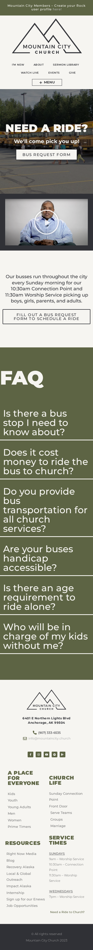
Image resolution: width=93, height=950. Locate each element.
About (39, 64)
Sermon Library (66, 64)
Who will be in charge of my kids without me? (45, 636)
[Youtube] (46, 754)
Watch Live (30, 72)
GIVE (72, 72)
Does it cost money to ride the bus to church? (45, 462)
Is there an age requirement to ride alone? (39, 597)
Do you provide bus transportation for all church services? (45, 510)
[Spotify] (54, 754)
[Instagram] (38, 754)
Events (54, 72)
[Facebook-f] (30, 754)
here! (57, 9)
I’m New (18, 64)
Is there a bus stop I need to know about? (35, 423)
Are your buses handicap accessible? (38, 558)
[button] (46, 222)
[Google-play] (62, 754)
